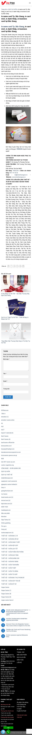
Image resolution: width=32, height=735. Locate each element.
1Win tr (3, 413)
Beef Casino (4, 436)
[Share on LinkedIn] (23, 266)
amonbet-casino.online (7, 420)
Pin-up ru (3, 526)
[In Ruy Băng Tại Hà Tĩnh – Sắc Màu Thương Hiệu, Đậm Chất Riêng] (16, 283)
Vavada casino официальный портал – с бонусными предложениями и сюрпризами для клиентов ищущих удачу (18, 612)
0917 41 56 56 (14, 173)
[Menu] (30, 3)
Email (5, 381)
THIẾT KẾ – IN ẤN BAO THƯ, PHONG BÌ (12, 577)
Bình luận (6, 359)
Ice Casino (4, 494)
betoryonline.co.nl (6, 446)
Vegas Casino (5, 587)
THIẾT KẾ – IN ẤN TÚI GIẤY (9, 574)
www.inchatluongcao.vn (19, 177)
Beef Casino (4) (5, 439)
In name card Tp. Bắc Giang (12, 26)
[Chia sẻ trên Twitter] (14, 266)
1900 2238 (19, 717)
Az (2, 423)
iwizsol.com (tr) (5, 500)
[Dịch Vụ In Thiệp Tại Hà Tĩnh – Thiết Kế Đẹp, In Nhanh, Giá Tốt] (16, 307)
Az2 (2, 426)
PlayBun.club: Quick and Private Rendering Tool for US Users (18, 630)
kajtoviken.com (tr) (6, 503)
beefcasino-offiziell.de (7, 442)
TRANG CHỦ (20, 652)
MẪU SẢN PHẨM (22, 655)
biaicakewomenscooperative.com (11, 452)
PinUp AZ (4, 529)
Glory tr (3, 487)
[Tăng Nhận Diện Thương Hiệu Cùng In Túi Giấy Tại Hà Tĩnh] (16, 331)
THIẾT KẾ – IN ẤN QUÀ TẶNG (9, 555)
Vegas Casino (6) (6, 597)
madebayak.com (6, 510)
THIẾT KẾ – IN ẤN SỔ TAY (8, 584)
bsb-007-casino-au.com (8, 462)
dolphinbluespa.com (7, 478)
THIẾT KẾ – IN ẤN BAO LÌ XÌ (9, 536)
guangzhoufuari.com (7, 491)
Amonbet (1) (4, 417)
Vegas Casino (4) (6, 593)
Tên (4, 373)
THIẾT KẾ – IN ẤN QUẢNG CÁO (10, 558)
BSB (2, 458)
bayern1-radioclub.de (7, 433)
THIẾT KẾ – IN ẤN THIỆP (8, 568)
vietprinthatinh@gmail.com (8, 667)
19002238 (15, 170)
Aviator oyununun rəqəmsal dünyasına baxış (17, 635)
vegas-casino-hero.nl (7, 600)
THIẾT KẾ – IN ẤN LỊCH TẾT (9, 549)
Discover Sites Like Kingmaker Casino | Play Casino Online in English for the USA (18, 624)
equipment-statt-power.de (9, 481)
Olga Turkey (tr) (5, 519)
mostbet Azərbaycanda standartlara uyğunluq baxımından (16, 619)
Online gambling (5, 523)
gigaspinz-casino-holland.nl (9, 484)
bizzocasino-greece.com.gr (9, 455)
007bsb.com (4, 410)
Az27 (2, 429)
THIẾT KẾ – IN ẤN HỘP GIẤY (9, 545)
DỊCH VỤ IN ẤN (12, 9)
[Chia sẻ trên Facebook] (11, 266)
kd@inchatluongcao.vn (21, 175)
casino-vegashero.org (7, 465)
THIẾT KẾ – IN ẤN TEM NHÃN (10, 565)
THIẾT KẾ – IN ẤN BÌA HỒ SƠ (9, 539)
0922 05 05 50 (10, 661)
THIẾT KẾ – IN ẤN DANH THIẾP (10, 542)
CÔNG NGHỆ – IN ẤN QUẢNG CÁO (11, 468)
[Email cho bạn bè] (17, 266)
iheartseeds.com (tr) (7, 497)
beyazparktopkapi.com (7, 449)
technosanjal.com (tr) (7, 532)
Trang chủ (4, 9)
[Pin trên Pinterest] (20, 266)
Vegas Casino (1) (6, 590)
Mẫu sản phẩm (5, 513)
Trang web (6, 389)
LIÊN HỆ (19, 662)
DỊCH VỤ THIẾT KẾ (6, 475)
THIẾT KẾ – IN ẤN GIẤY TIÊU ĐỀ (10, 581)
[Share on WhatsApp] (8, 266)
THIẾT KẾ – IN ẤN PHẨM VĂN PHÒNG (12, 552)
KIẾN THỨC (4, 507)
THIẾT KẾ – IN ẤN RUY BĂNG (9, 561)
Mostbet (3, 516)
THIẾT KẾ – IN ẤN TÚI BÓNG (9, 571)
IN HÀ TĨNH (4, 669)
